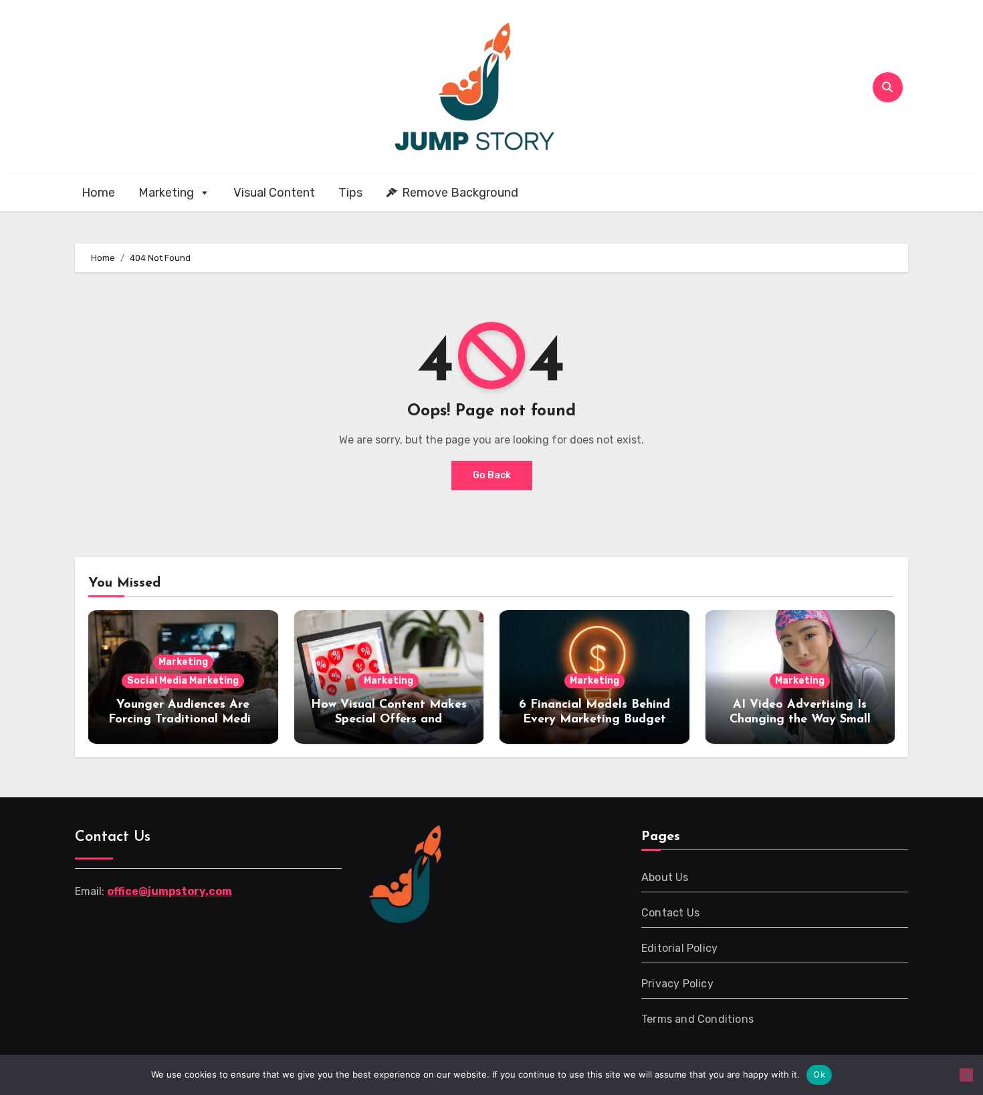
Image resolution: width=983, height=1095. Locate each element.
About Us (665, 877)
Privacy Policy (677, 983)
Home (98, 192)
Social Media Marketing (183, 680)
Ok (819, 1074)
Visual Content (274, 192)
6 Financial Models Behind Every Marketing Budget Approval (594, 719)
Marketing (166, 192)
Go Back (492, 475)
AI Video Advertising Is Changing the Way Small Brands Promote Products (800, 719)
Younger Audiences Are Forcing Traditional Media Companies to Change (183, 719)
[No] (966, 1075)
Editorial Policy (679, 948)
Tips (350, 192)
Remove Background (460, 192)
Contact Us (670, 912)
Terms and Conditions (697, 1019)
